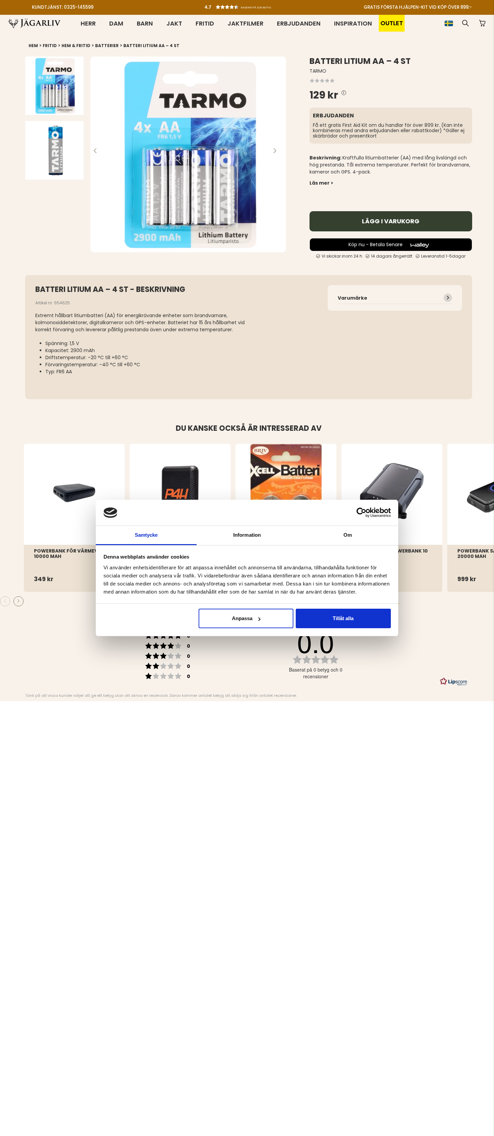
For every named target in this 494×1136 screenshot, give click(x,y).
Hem (33, 45)
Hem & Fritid (75, 45)
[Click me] (343, 93)
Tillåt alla (343, 618)
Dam (116, 23)
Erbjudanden (299, 23)
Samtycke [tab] (146, 535)
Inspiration (353, 23)
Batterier (107, 45)
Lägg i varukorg (390, 221)
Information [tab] (247, 535)
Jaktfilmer (245, 23)
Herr (88, 23)
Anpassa (242, 618)
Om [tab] (347, 535)
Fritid (205, 23)
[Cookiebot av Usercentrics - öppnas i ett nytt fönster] (361, 512)
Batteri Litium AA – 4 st (151, 45)
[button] (248, 5)
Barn (145, 23)
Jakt (174, 23)
